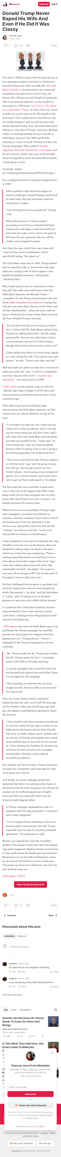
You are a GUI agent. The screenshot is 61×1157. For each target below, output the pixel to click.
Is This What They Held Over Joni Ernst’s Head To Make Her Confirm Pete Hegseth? (23, 1047)
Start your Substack (23, 1143)
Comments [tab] (9, 936)
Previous (11, 915)
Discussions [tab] (25, 1009)
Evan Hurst (20, 1032)
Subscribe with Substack (32, 1105)
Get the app (45, 1143)
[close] (52, 1052)
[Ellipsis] (57, 963)
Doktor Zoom (15, 36)
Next (51, 915)
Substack (15, 1150)
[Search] (56, 1010)
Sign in (55, 4)
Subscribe (44, 4)
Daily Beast (10, 876)
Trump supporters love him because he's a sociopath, (27, 148)
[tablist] (15, 936)
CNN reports (10, 626)
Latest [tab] (14, 1009)
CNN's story (10, 387)
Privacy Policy (32, 1118)
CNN (21, 876)
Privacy (44, 1133)
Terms (53, 1133)
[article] (30, 1027)
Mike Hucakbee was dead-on (26, 302)
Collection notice (30, 1136)
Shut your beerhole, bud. (15, 1028)
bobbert (13, 963)
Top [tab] (6, 1009)
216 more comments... (13, 994)
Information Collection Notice (40, 1115)
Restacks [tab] (22, 936)
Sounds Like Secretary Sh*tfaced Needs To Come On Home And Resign (23, 1022)
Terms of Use (46, 1112)
